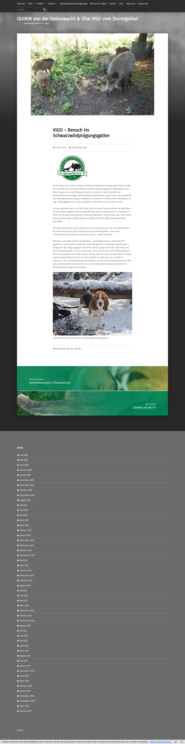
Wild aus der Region (98, 4)
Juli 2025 (23, 505)
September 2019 (27, 671)
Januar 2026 (25, 475)
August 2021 (25, 656)
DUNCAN (51, 4)
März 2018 (24, 706)
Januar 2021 (25, 666)
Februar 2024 (26, 570)
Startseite (21, 4)
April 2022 (24, 646)
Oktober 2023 (26, 580)
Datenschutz (143, 4)
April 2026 (24, 465)
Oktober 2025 (26, 490)
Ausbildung (76, 147)
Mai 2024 (24, 560)
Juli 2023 (23, 590)
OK (175, 742)
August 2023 (25, 585)
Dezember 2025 (27, 480)
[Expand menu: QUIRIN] (44, 3)
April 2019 (24, 676)
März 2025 (24, 525)
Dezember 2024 (27, 540)
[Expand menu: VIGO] (33, 3)
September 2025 (27, 495)
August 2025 (25, 500)
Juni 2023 (24, 595)
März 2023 (24, 605)
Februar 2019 (26, 686)
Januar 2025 (25, 535)
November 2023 (27, 575)
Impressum (130, 4)
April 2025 (24, 520)
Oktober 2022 (26, 615)
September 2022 (27, 620)
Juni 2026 (24, 455)
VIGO (30, 4)
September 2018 (27, 701)
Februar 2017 (26, 711)
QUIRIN (40, 4)
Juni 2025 (24, 510)
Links (121, 4)
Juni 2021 (24, 661)
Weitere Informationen (160, 742)
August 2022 (25, 626)
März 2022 (24, 651)
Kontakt (112, 4)
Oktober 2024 (26, 550)
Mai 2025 (24, 515)
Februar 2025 (26, 530)
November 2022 (27, 610)
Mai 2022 (24, 641)
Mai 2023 (24, 600)
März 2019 (24, 681)
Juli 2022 (23, 631)
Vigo (85, 147)
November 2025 (27, 485)
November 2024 (27, 545)
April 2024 (24, 565)
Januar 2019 (25, 691)
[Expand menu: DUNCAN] (56, 3)
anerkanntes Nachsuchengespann (73, 4)
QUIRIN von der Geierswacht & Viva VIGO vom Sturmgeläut (77, 19)
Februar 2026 (26, 470)
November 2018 (27, 696)
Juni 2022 (24, 636)
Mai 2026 (24, 460)
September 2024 (27, 555)
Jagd (72, 349)
